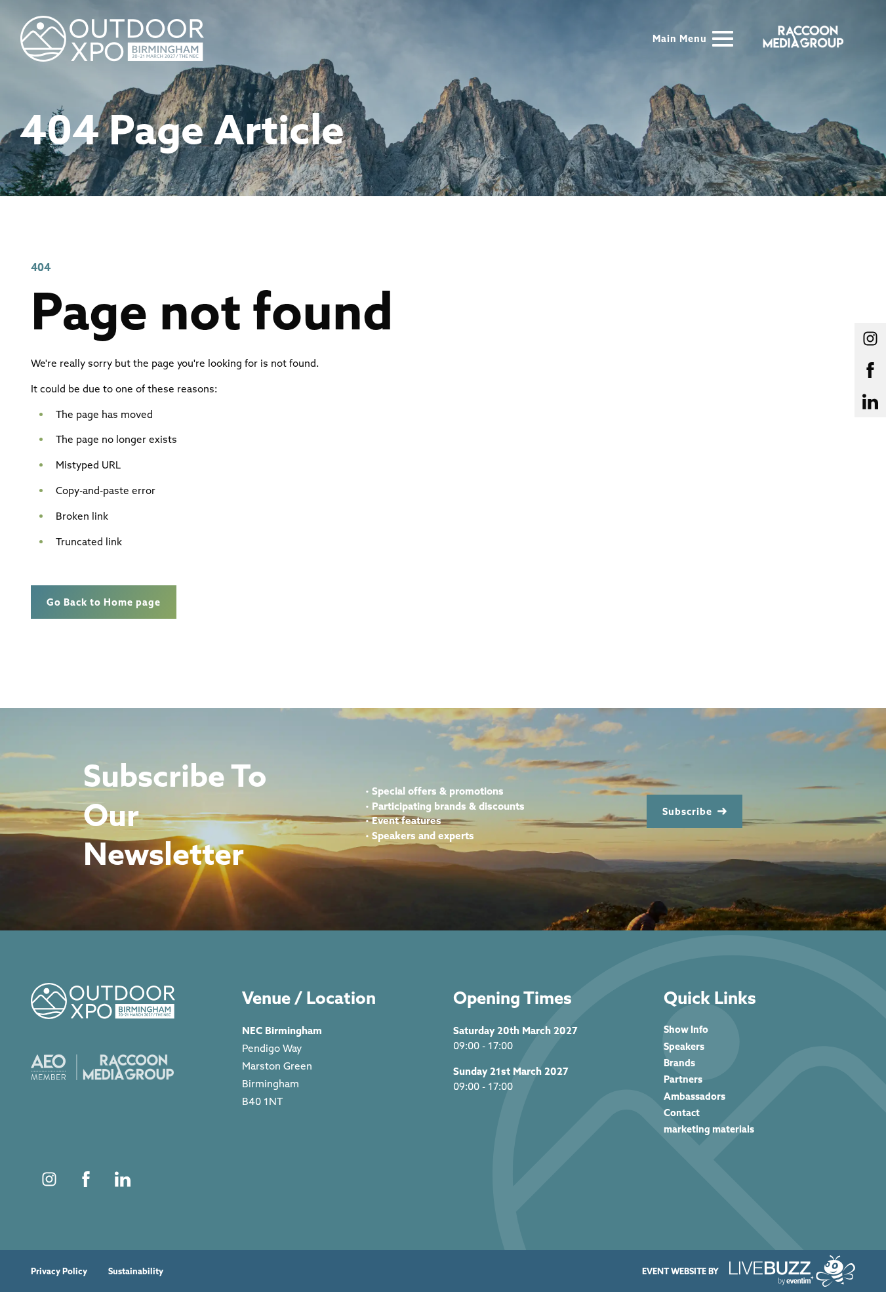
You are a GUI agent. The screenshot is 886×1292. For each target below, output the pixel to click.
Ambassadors (694, 1096)
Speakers (684, 1046)
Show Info (686, 1029)
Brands (679, 1062)
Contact (682, 1112)
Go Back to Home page (104, 602)
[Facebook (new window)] (86, 1179)
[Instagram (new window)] (49, 1179)
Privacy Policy (59, 1271)
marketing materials (709, 1129)
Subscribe (687, 811)
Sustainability (135, 1271)
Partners (683, 1079)
